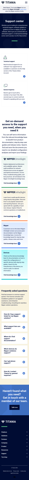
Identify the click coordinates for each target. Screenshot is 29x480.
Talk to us (15, 407)
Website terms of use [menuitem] (7, 471)
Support (3, 453)
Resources (4, 450)
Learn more (23, 9)
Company (4, 443)
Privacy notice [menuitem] (16, 471)
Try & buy (4, 457)
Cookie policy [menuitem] (23, 471)
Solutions (4, 435)
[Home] (8, 2)
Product (3, 446)
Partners (4, 439)
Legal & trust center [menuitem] (14, 473)
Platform (4, 432)
